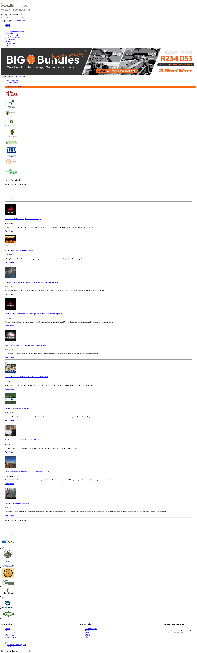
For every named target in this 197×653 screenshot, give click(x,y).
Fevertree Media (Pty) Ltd (16, 645)
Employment (10, 39)
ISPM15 (88, 631)
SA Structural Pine (12, 43)
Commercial (20, 76)
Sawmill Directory (91, 629)
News (7, 27)
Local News (14, 29)
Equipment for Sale (12, 83)
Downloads (14, 35)
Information (20, 21)
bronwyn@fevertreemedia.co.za (184, 631)
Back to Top (9, 647)
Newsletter (9, 41)
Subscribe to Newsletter (14, 86)
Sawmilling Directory (13, 81)
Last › (11, 199)
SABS (87, 633)
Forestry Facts (15, 37)
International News (17, 31)
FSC (86, 637)
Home (7, 25)
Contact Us (9, 45)
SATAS (87, 635)
